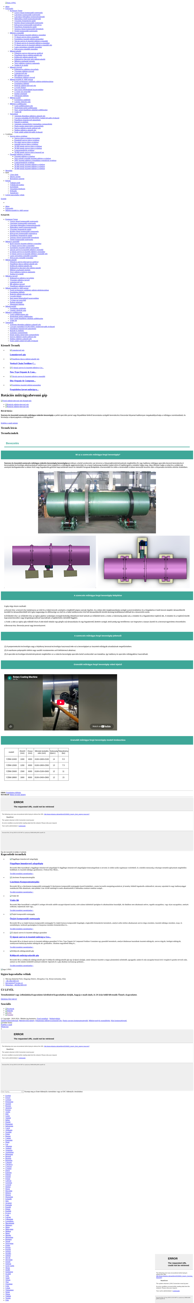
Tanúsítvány (14, 193)
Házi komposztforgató (119, 1021)
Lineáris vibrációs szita (22, 102)
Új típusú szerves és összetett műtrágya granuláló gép (33, 45)
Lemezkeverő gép (20, 73)
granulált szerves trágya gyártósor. (26, 144)
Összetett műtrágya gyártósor (20, 154)
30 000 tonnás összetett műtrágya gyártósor (29, 166)
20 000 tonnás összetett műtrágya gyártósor (29, 164)
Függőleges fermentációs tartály (25, 27)
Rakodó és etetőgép (21, 122)
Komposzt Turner (16, 11)
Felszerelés (9, 9)
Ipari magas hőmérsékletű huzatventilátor (28, 90)
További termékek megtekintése (22, 874)
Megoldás (8, 171)
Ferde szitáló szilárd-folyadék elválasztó (28, 132)
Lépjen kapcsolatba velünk (14, 195)
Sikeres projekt (15, 177)
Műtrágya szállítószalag (18, 104)
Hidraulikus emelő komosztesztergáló (27, 19)
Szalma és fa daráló (21, 65)
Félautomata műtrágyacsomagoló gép (48, 1021)
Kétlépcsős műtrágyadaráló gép (25, 57)
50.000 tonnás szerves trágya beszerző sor (29, 152)
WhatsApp (5, 1027)
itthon (7, 7)
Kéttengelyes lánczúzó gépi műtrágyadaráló (29, 59)
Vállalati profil (15, 183)
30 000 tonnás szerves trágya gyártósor (28, 148)
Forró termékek (42, 1019)
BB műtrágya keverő (21, 75)
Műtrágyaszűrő (15, 98)
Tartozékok (14, 114)
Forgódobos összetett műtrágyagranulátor (29, 39)
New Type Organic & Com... (23, 372)
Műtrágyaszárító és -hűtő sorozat (21, 79)
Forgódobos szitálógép (22, 100)
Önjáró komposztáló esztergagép (25, 31)
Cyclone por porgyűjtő (22, 92)
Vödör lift (17, 112)
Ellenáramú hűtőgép (21, 96)
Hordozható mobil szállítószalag (25, 108)
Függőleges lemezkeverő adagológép (27, 120)
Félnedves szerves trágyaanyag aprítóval (28, 53)
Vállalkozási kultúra (17, 185)
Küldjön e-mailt (6, 1025)
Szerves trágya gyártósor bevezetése (27, 138)
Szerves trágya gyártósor (18, 136)
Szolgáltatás (14, 187)
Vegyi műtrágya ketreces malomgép (27, 63)
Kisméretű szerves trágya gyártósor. (27, 140)
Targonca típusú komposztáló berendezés (28, 29)
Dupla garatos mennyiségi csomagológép (28, 126)
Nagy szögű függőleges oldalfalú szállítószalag (30, 110)
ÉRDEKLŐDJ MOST (9, 999)
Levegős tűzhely (20, 88)
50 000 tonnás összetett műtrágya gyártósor (29, 169)
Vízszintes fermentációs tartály (25, 21)
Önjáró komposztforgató (9, 1021)
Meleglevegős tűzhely (26, 1021)
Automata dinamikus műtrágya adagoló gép (29, 116)
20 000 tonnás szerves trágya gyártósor (28, 146)
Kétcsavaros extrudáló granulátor (26, 49)
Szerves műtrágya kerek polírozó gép (27, 128)
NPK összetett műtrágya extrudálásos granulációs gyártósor (35, 160)
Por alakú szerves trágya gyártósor (26, 142)
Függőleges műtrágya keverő (24, 77)
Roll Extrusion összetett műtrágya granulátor (30, 35)
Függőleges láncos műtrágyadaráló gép (28, 55)
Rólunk (8, 181)
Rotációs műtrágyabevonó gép (25, 85)
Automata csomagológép (19, 333)
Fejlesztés (13, 191)
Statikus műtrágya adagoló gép (25, 130)
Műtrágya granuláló (17, 33)
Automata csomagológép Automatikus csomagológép (33, 124)
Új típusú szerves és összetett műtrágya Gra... (30, 937)
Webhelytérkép (54, 1019)
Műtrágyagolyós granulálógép (99, 1021)
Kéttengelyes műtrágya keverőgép (26, 69)
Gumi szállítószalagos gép (23, 106)
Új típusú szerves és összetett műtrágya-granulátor (32, 43)
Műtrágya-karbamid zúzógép (24, 61)
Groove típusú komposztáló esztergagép (28, 13)
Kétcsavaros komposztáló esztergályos (28, 25)
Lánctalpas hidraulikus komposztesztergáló (29, 17)
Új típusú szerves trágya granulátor (26, 37)
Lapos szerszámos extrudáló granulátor (28, 47)
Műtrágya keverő (16, 67)
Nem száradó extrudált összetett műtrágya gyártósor (32, 158)
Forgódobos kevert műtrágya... (24, 389)
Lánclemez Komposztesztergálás (24, 882)
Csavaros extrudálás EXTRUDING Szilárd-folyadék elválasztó (36, 118)
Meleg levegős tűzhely (18, 795)
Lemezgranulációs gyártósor (24, 150)
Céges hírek (14, 175)
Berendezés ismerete (17, 179)
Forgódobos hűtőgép (21, 83)
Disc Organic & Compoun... (23, 381)
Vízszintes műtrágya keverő (24, 71)
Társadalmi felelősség (17, 189)
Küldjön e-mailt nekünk (9, 423)
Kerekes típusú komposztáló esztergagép (28, 23)
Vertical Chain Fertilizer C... (23, 363)
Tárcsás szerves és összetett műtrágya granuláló (31, 41)
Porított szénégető (20, 94)
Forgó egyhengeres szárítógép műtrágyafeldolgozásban (33, 81)
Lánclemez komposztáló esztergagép (27, 15)
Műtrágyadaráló (15, 51)
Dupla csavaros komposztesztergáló (75, 1021)
